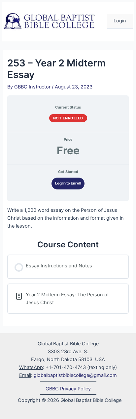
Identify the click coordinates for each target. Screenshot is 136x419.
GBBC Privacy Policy (68, 389)
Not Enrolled (68, 118)
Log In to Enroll (68, 183)
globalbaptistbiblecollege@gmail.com (75, 375)
